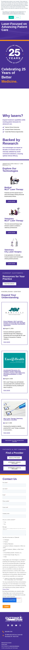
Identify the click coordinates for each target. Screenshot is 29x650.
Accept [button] (11, 17)
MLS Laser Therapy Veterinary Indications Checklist (13, 419)
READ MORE (6, 342)
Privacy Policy (4, 644)
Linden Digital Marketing (14, 646)
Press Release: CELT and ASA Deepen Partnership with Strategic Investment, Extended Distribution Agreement (14, 323)
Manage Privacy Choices (6, 642)
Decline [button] (17, 17)
